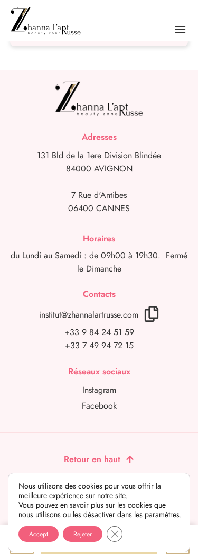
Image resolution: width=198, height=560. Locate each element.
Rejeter (82, 534)
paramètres (162, 514)
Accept (38, 534)
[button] (180, 31)
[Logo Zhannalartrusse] (45, 21)
